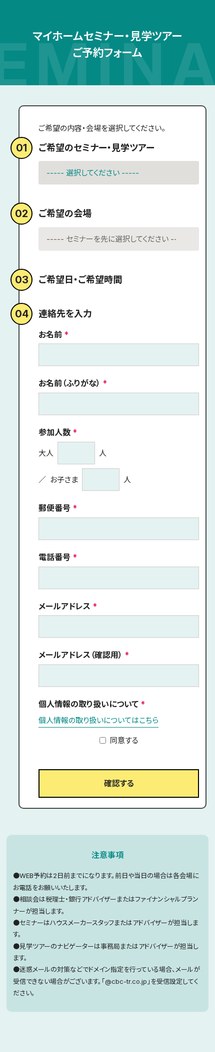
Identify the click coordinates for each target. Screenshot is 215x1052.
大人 (46, 453)
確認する (119, 783)
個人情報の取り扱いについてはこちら (98, 720)
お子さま (64, 479)
